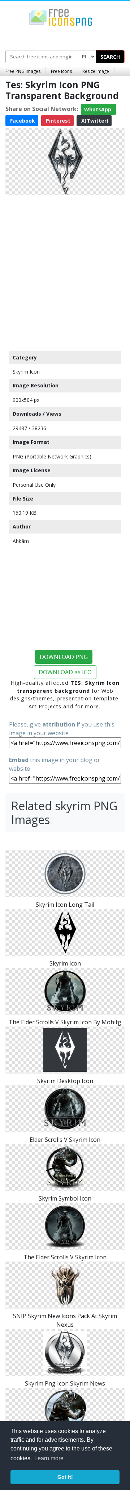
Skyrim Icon (26, 371)
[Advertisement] (65, 271)
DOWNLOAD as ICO (65, 672)
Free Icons (61, 71)
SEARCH (110, 56)
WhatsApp (98, 109)
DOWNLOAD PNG (64, 657)
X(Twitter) (94, 120)
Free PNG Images (22, 71)
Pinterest (57, 120)
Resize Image (95, 71)
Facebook (22, 120)
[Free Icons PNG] (60, 17)
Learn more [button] (49, 1458)
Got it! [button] (65, 1477)
